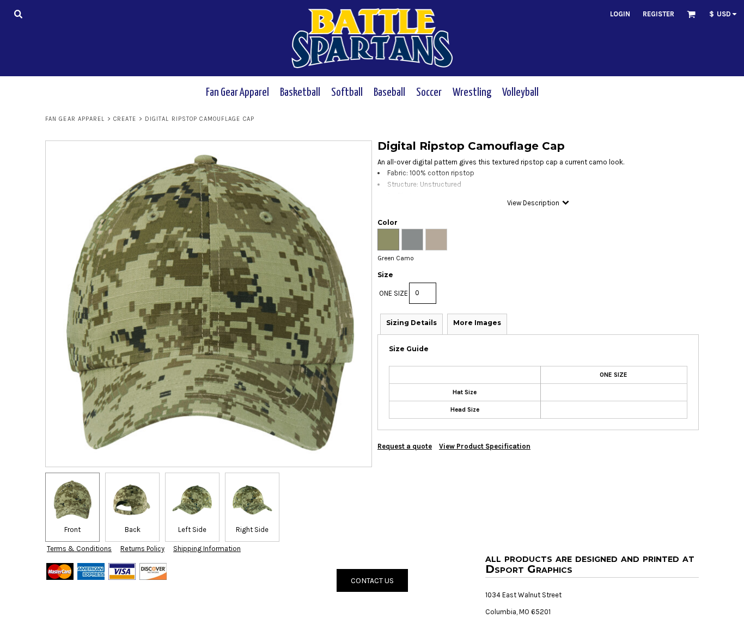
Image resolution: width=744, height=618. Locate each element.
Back (133, 529)
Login (620, 14)
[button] (18, 13)
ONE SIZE (393, 293)
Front (72, 529)
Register (658, 14)
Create (125, 119)
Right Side (252, 529)
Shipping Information (207, 548)
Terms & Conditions (79, 548)
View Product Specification (484, 446)
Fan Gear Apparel (75, 119)
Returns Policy (142, 548)
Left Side (192, 529)
